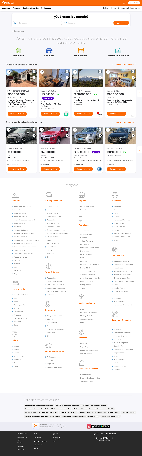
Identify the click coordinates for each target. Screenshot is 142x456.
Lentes (16, 353)
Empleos (82, 200)
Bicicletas (84, 343)
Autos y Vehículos (53, 200)
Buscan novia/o (119, 223)
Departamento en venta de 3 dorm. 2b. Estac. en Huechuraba (47, 409)
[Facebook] (97, 438)
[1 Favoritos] (42, 72)
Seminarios (51, 333)
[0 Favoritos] (108, 72)
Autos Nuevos (52, 213)
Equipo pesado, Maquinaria (57, 233)
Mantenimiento (119, 301)
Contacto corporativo (21, 445)
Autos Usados (52, 206)
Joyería (16, 349)
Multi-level (117, 329)
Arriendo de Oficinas (21, 237)
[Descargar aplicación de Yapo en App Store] (96, 426)
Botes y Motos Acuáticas (56, 285)
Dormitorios (18, 312)
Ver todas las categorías (56, 438)
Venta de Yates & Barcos (56, 291)
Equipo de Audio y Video (89, 248)
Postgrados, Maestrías (55, 329)
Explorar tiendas (108, 8)
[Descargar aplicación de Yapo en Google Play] (105, 426)
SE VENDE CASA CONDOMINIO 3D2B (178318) (41, 413)
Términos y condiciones (38, 438)
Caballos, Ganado (120, 210)
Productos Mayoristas (122, 333)
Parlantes (84, 261)
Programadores (119, 353)
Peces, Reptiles (119, 227)
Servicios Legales (120, 366)
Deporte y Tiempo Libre (89, 347)
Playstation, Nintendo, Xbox (90, 264)
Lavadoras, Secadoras (88, 281)
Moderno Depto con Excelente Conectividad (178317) (99, 413)
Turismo (117, 370)
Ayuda (19, 440)
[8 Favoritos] (75, 72)
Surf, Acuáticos (86, 354)
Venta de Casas (20, 213)
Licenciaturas (52, 322)
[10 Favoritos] (9, 72)
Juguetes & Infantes (54, 351)
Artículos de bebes (54, 357)
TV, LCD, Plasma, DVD (88, 271)
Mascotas (116, 200)
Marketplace (46, 8)
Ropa (16, 366)
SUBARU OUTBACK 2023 (110, 416)
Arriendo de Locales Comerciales (26, 240)
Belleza (15, 340)
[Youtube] (111, 438)
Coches (50, 360)
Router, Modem (86, 268)
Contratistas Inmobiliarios (123, 264)
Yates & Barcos (52, 272)
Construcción (118, 255)
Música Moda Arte (87, 303)
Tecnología (84, 225)
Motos (49, 210)
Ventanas (17, 322)
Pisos (16, 301)
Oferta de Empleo (87, 206)
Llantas (49, 250)
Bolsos (16, 346)
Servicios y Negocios (121, 320)
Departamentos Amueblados (25, 247)
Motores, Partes (53, 243)
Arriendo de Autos (54, 216)
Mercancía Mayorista (88, 368)
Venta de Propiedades (22, 206)
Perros (116, 230)
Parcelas (17, 264)
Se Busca (50, 253)
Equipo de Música (53, 237)
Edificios (17, 260)
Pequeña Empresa (120, 336)
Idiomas (50, 319)
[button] (34, 77)
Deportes (83, 337)
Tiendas (54, 441)
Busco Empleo (85, 210)
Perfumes (17, 359)
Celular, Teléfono (86, 241)
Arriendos (17, 227)
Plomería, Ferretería (121, 291)
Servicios (117, 295)
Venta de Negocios (121, 343)
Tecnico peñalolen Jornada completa (39, 405)
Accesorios (51, 220)
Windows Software (87, 274)
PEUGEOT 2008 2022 (68, 413)
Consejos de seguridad (121, 8)
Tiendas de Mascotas (122, 220)
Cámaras (83, 237)
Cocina (16, 298)
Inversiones (118, 326)
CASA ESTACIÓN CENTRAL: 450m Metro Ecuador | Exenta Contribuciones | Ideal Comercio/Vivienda (61, 416)
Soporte (19, 442)
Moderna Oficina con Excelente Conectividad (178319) (93, 409)
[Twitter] (104, 438)
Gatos (116, 213)
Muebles (17, 308)
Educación (50, 310)
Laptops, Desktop (87, 254)
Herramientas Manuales (122, 274)
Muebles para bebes (54, 367)
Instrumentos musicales (89, 312)
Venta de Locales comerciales (25, 220)
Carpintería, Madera (121, 261)
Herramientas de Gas (122, 278)
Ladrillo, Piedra (119, 288)
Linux (82, 258)
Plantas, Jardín (19, 305)
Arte (82, 309)
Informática (84, 244)
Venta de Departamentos (23, 210)
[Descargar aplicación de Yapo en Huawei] (88, 426)
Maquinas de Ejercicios (89, 350)
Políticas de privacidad (41, 441)
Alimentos (117, 206)
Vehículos (16, 8)
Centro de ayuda (135, 8)
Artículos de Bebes (21, 295)
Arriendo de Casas (21, 230)
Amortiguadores (53, 223)
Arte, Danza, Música (54, 316)
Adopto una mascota (122, 237)
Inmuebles (6, 8)
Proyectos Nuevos (21, 274)
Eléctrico (117, 285)
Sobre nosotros (22, 437)
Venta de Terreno (20, 223)
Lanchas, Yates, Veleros (56, 288)
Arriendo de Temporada (23, 243)
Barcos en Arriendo (54, 281)
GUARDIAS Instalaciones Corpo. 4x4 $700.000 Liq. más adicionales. (81, 405)
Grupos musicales (87, 319)
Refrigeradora (85, 285)
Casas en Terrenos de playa (24, 253)
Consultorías (118, 346)
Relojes (16, 363)
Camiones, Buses (53, 227)
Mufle (49, 240)
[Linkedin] (107, 438)
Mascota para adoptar (122, 233)
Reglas (36, 448)
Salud (116, 363)
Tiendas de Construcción (123, 305)
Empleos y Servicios (31, 8)
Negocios (17, 270)
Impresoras (84, 251)
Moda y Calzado (20, 356)
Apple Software (86, 234)
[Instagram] (101, 438)
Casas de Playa (19, 250)
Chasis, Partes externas (56, 230)
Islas (15, 267)
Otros (16, 325)
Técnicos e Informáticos (56, 326)
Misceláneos (118, 268)
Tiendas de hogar (20, 318)
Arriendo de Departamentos (24, 233)
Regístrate (20, 449)
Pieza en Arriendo (20, 257)
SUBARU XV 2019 (128, 413)
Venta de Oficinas (20, 216)
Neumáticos (51, 247)
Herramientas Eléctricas (123, 271)
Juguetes (50, 364)
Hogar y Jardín (18, 289)
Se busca (17, 315)
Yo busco (50, 295)
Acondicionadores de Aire (90, 278)
